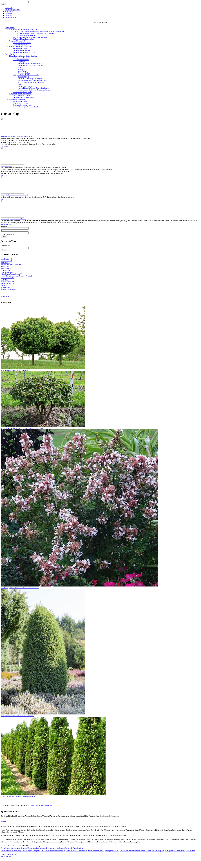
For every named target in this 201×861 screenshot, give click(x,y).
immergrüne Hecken (112, 851)
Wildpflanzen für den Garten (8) (11, 274)
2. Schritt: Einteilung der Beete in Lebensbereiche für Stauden (33, 33)
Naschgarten (9, 13)
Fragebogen (21, 62)
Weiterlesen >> (6, 146)
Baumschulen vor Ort (20, 103)
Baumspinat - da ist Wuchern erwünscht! (14, 195)
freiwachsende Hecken (96, 851)
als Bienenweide (179, 851)
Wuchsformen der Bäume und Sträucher (31, 82)
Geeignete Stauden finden (17, 41)
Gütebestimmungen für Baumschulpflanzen (27, 107)
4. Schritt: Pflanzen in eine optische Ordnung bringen (30, 37)
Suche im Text (5, 246)
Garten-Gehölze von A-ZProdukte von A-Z (9, 855)
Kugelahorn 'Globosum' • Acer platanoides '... (16, 370)
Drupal (32, 805)
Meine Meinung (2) (7, 283)
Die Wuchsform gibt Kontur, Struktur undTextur (33, 80)
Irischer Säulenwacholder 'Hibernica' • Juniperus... (17, 716)
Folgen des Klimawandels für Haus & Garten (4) (17, 276)
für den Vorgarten (158, 851)
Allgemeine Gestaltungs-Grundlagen (30, 78)
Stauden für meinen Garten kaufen (20, 46)
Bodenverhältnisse (24, 73)
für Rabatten (190, 851)
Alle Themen (5, 296)
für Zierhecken (71, 851)
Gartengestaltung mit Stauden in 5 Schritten (23, 29)
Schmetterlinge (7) (7, 287)
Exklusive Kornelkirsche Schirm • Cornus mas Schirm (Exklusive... (23, 428)
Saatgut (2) (4, 280)
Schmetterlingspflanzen (12, 10)
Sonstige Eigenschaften (25, 86)
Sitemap (3, 821)
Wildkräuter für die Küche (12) (11, 264)
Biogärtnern (9, 15)
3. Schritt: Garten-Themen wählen (24, 35)
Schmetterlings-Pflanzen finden (23, 97)
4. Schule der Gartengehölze (22, 92)
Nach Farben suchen (20, 45)
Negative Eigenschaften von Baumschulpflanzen (34, 90)
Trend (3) (4, 285)
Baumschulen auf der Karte (22, 105)
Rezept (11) (4, 266)
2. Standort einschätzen (21, 60)
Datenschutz (48, 805)
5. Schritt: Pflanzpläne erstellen (23, 39)
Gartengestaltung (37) (8, 272)
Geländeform (22, 69)
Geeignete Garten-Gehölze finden (20, 94)
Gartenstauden (10, 28)
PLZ (2, 230)
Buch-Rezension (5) (7, 278)
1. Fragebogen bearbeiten (21, 58)
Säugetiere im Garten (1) (9, 289)
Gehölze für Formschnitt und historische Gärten (136, 851)
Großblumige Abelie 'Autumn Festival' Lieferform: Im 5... (20, 588)
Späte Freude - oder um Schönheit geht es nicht (16, 136)
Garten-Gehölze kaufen (17, 99)
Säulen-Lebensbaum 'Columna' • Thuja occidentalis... (18, 797)
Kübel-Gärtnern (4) (7, 281)
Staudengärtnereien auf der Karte (24, 52)
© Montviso (5, 805)
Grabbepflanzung (11, 17)
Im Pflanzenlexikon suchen (22, 43)
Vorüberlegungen (23, 77)
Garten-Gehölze (10, 54)
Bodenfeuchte (22, 71)
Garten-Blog (9, 8)
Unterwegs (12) (6, 270)
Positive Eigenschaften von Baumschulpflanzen (33, 88)
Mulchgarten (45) (6, 259)
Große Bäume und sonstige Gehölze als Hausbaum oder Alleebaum (23, 848)
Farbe (19, 84)
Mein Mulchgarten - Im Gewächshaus (13, 219)
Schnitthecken (82, 851)
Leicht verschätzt (6, 166)
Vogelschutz (9, 11)
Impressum (39, 805)
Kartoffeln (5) (5, 263)
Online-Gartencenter (20, 48)
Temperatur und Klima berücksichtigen (30, 65)
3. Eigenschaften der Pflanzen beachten (26, 75)
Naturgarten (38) (6, 268)
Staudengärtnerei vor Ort (21, 50)
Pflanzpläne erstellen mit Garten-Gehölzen (23, 56)
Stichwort (4, 226)
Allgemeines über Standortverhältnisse (30, 63)
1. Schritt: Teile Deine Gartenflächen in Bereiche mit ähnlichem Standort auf (38, 31)
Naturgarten (169, 851)
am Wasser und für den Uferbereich (53, 851)
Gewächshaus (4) (6, 261)
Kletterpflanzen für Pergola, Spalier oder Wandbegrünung (65, 848)
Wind (19, 67)
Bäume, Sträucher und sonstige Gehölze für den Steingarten (20, 851)
